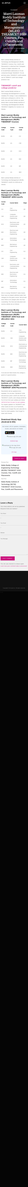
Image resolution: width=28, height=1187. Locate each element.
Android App (14, 441)
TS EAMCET (14, 10)
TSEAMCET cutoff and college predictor (11, 86)
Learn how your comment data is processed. (14, 566)
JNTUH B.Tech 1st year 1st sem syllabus (13, 402)
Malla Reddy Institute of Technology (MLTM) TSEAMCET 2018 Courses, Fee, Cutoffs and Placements (12, 484)
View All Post (19, 458)
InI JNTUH (6, 3)
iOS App (14, 452)
